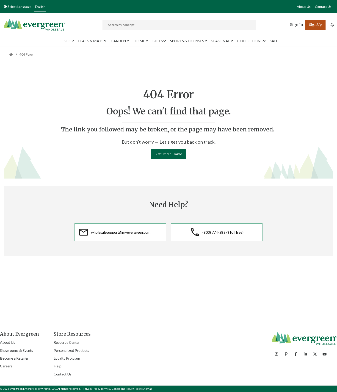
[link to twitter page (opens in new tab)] (315, 354)
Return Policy (134, 388)
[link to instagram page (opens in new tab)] (276, 354)
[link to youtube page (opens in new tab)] (324, 354)
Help (57, 366)
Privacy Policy (91, 388)
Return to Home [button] (168, 154)
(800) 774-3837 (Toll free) (222, 232)
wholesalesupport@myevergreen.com (120, 232)
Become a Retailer (14, 358)
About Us (304, 7)
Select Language (19, 7)
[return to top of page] (328, 383)
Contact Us (323, 7)
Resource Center (67, 342)
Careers (6, 366)
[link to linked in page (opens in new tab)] (305, 354)
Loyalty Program (67, 358)
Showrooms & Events (16, 350)
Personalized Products (71, 350)
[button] (296, 25)
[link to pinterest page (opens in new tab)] (286, 354)
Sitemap (147, 388)
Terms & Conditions (113, 388)
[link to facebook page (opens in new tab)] (296, 354)
